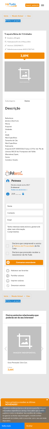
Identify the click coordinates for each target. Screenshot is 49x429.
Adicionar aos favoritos (19, 271)
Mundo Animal (17, 296)
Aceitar (29, 426)
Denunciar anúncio (18, 285)
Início (6, 296)
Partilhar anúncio (17, 276)
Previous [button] (6, 349)
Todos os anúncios (18, 190)
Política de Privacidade (24, 246)
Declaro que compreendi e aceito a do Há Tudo (26, 246)
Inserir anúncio (32, 5)
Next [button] (42, 349)
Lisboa (10, 367)
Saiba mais (6, 426)
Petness (16, 180)
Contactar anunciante (26, 262)
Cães (28, 296)
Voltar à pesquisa (13, 21)
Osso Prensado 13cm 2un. (17, 363)
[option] (24, 348)
